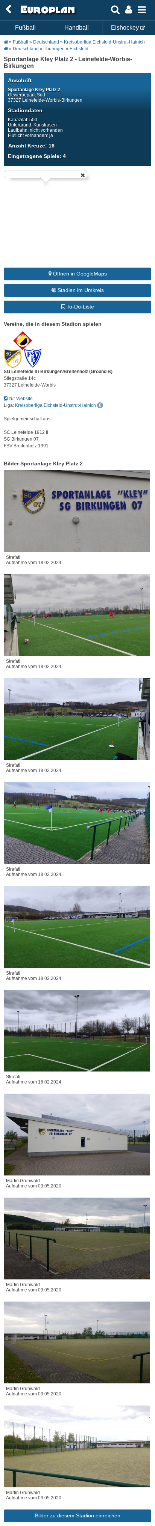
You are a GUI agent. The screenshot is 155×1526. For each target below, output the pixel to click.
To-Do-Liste (79, 307)
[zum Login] (8, 9)
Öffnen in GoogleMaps (79, 274)
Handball (76, 27)
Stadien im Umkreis (80, 290)
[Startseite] (47, 14)
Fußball (25, 27)
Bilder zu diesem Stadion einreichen (77, 1515)
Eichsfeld (79, 48)
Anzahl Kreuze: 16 (31, 146)
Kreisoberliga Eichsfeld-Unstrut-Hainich (104, 42)
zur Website (20, 398)
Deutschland (46, 42)
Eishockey (125, 27)
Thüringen (54, 48)
